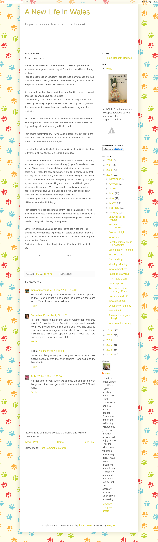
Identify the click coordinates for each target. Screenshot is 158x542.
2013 (109, 354)
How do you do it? (118, 296)
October (114, 183)
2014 (109, 349)
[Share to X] (65, 274)
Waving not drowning (120, 323)
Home (60, 442)
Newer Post (31, 442)
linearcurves (85, 525)
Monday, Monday (118, 264)
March (113, 203)
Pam (107, 373)
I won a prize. (116, 283)
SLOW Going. (116, 254)
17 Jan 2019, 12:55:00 (49, 376)
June (112, 188)
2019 (109, 174)
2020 (109, 170)
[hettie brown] (118, 102)
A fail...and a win (118, 278)
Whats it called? (117, 301)
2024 (109, 160)
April (112, 198)
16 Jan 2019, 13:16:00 (51, 351)
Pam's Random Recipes (119, 58)
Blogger (111, 525)
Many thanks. (116, 310)
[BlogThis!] (63, 274)
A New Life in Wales (57, 12)
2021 (109, 165)
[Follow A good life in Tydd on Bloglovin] (113, 150)
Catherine (36, 315)
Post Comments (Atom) (53, 448)
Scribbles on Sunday (120, 305)
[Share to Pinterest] (70, 274)
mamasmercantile (41, 290)
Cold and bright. (117, 232)
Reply (34, 305)
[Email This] (61, 274)
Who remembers (118, 269)
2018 (109, 330)
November (115, 179)
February (114, 207)
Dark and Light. (117, 259)
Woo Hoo (114, 237)
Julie (33, 376)
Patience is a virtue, (119, 273)
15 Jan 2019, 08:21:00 (55, 315)
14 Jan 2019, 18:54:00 (64, 290)
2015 (109, 344)
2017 (109, 335)
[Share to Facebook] (68, 274)
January (114, 212)
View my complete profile (107, 507)
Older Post (88, 442)
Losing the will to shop (121, 249)
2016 (109, 340)
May (112, 193)
